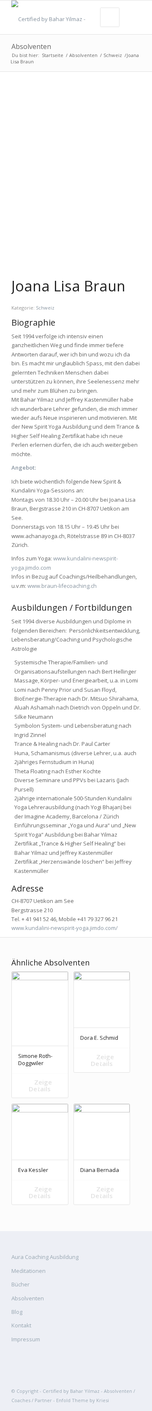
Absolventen (31, 46)
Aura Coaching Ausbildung (45, 1257)
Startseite (52, 55)
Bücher (20, 1284)
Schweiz (112, 55)
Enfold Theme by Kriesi (82, 1400)
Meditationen (28, 1271)
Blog (16, 1312)
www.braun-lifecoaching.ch (62, 586)
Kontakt (21, 1325)
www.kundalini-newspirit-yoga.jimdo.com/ (64, 928)
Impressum (25, 1339)
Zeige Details (40, 1085)
